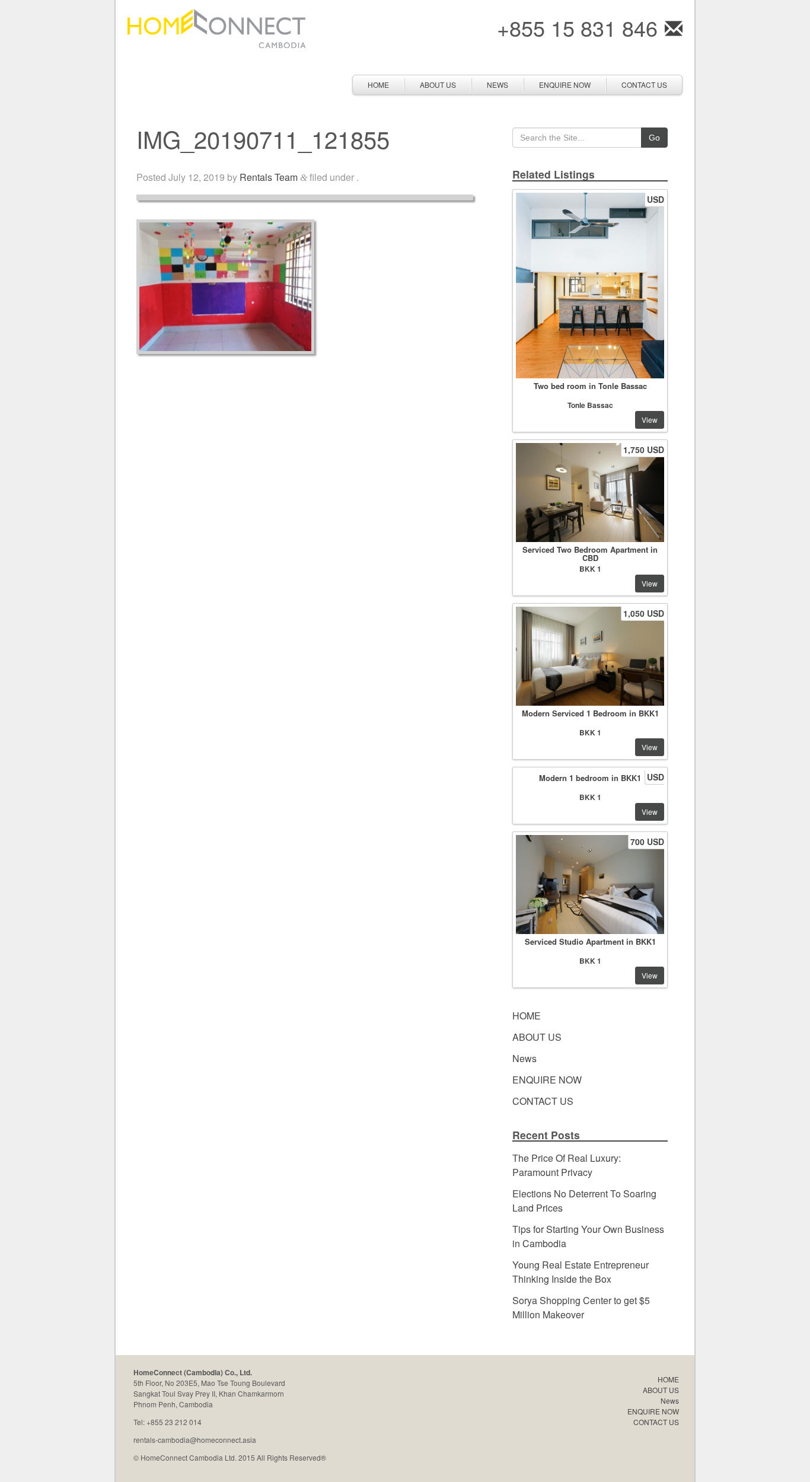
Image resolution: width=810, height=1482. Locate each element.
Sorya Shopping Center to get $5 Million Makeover (581, 1307)
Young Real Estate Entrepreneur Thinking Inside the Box (580, 1272)
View (650, 420)
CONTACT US (644, 84)
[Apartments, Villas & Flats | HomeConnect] (216, 27)
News (497, 84)
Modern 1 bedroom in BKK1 (590, 777)
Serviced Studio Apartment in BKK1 (590, 941)
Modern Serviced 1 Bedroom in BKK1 (590, 713)
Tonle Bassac (590, 405)
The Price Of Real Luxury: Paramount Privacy (566, 1165)
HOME (378, 84)
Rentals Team (269, 177)
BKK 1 (590, 568)
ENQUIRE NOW (565, 84)
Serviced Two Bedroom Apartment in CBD (590, 553)
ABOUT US (438, 84)
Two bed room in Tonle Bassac (590, 385)
